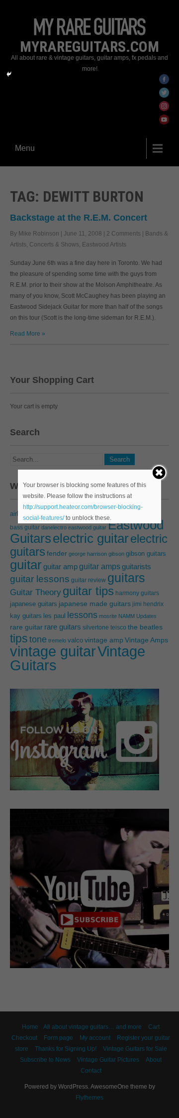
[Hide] (9, 74)
